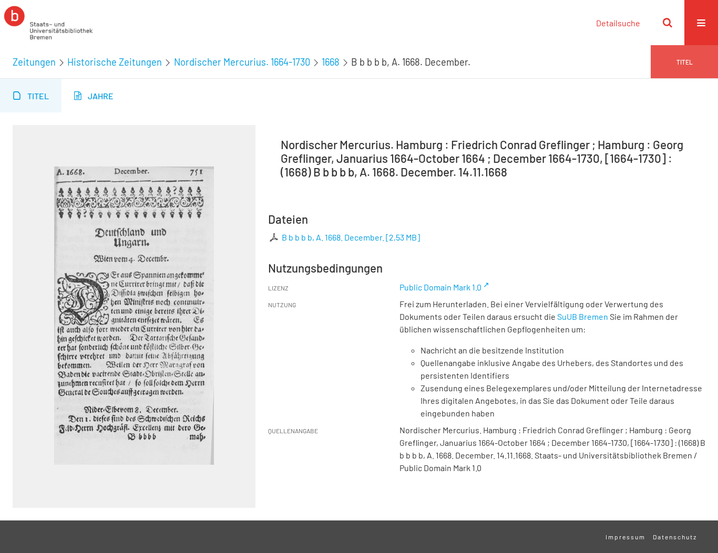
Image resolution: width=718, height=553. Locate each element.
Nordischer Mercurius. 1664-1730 (242, 62)
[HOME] (48, 22)
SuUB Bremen (582, 316)
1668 (331, 62)
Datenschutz (675, 536)
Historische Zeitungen (114, 62)
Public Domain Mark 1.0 (440, 287)
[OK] (667, 22)
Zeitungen (34, 62)
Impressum (625, 536)
